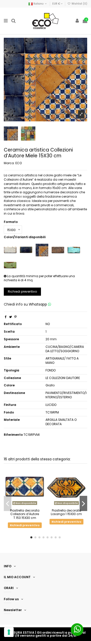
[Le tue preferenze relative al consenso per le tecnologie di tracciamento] (9, 632)
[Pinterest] (15, 317)
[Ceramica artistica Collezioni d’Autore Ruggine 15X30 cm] (58, 250)
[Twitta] (10, 317)
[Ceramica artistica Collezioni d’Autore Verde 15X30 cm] (10, 265)
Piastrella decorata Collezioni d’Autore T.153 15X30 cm (24, 514)
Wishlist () (79, 4)
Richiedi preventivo (22, 291)
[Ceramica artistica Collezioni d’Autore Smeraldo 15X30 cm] (73, 250)
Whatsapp (38, 304)
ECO (18, 163)
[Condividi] (6, 317)
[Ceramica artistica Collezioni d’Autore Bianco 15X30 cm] (10, 250)
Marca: (9, 163)
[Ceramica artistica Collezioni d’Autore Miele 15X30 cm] (42, 250)
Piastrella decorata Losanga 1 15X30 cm (66, 512)
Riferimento (13, 435)
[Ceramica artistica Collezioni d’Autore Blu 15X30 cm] (26, 250)
